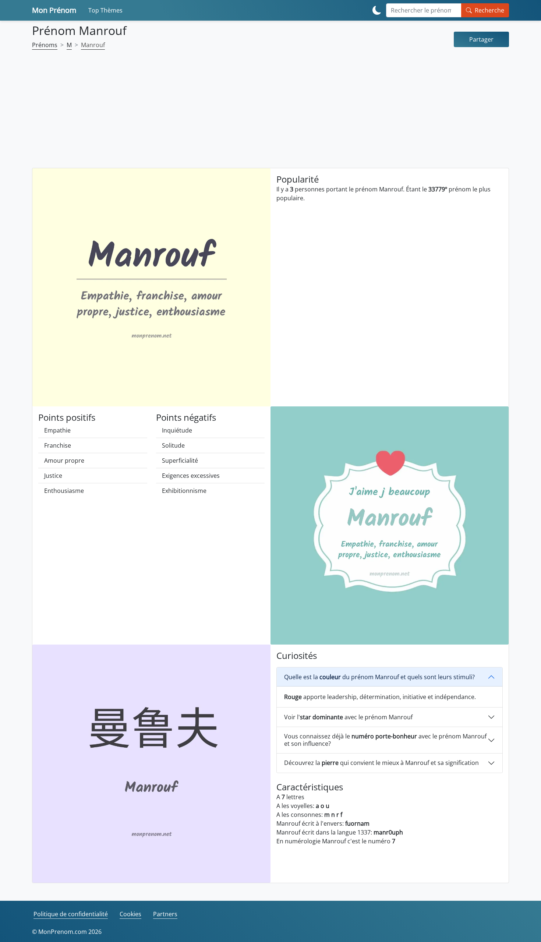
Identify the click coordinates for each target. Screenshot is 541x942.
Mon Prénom (54, 10)
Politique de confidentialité (70, 914)
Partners (165, 914)
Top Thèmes (105, 10)
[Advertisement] (270, 113)
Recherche (489, 10)
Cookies (130, 914)
